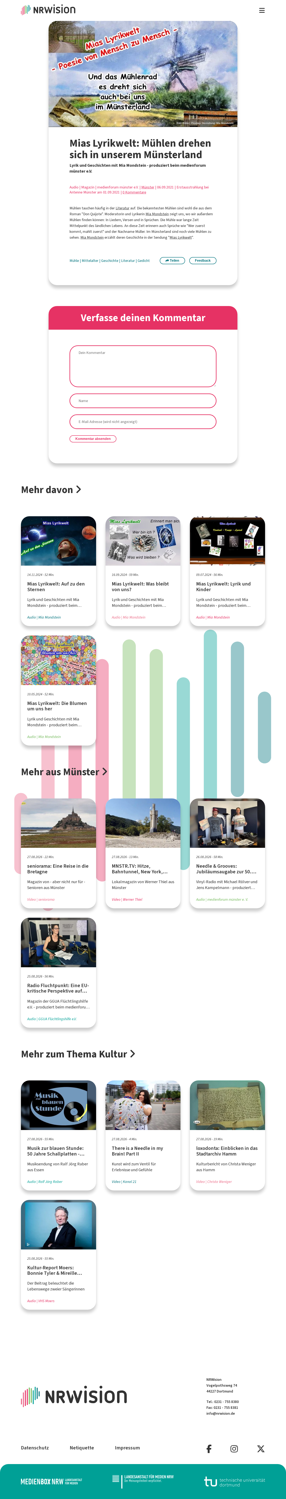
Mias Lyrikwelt (181, 237)
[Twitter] (261, 1449)
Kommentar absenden (93, 439)
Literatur (122, 208)
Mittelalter (90, 260)
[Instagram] (234, 1449)
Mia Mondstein (157, 214)
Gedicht (144, 260)
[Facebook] (209, 1449)
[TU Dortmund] (234, 1481)
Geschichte (110, 260)
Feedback (203, 260)
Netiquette (82, 1447)
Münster (147, 187)
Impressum (127, 1447)
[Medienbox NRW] (51, 1481)
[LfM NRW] (143, 1482)
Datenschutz (35, 1447)
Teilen (174, 260)
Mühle (75, 260)
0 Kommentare (134, 192)
